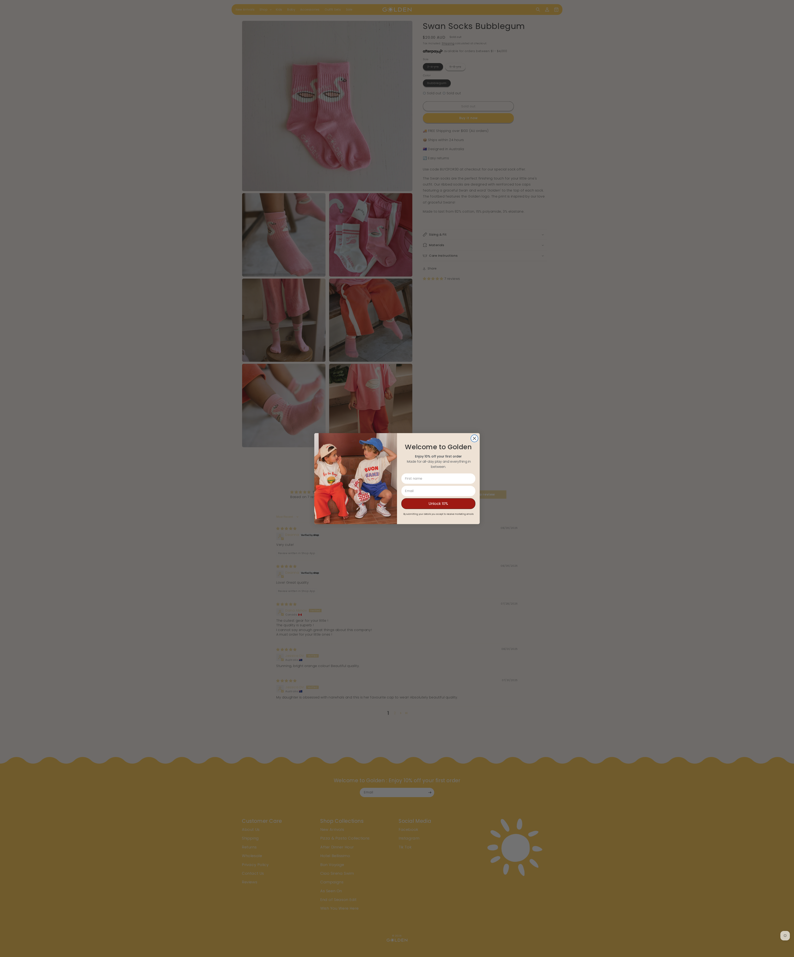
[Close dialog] (474, 438)
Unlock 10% (438, 503)
